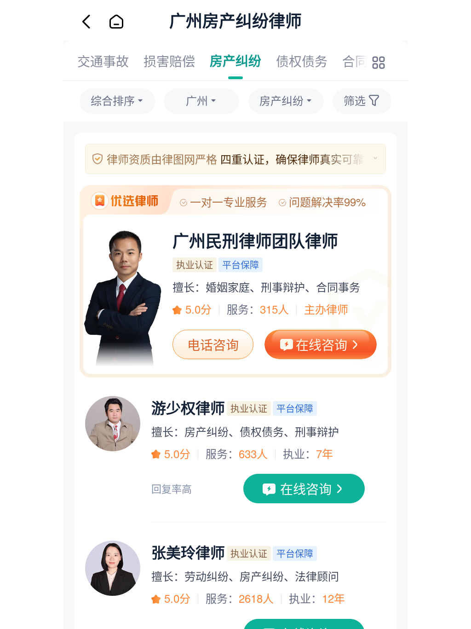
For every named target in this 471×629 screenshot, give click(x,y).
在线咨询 (321, 344)
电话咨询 (213, 344)
